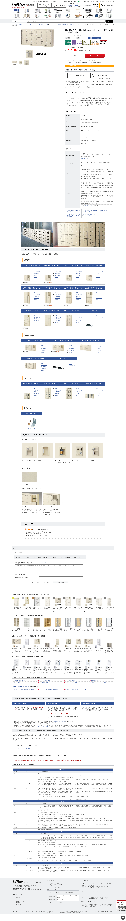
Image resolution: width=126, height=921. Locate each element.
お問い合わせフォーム (23, 748)
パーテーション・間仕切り (24, 911)
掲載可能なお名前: (20, 574)
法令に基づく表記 (20, 901)
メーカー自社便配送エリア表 (59, 721)
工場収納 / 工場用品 (43, 911)
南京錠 (35, 277)
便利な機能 (52, 885)
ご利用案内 (92, 1)
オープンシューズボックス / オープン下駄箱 (24, 689)
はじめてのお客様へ (84, 1)
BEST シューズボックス (70, 680)
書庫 (37, 911)
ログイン (105, 1)
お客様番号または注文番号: (22, 577)
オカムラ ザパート (18, 682)
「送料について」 (89, 891)
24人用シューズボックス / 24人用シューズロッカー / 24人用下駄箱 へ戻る (73, 215)
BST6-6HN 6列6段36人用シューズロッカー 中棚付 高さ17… (99, 608)
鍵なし (35, 269)
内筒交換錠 (36, 273)
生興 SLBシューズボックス (20, 680)
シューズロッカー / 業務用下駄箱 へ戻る (73, 211)
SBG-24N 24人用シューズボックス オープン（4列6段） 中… (37, 629)
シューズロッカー (96, 911)
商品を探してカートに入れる (56, 884)
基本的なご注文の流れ (54, 883)
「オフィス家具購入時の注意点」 (92, 898)
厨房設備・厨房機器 (76, 912)
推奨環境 (18, 902)
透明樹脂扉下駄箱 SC (44, 682)
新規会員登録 (99, 1)
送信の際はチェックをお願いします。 (43, 582)
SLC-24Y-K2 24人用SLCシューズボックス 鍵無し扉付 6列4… (88, 650)
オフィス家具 (15, 911)
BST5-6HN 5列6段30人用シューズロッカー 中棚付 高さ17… (78, 608)
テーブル (58, 911)
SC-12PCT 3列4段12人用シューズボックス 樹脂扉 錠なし (47, 650)
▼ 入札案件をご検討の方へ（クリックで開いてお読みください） (81, 65)
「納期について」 (108, 897)
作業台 (106, 911)
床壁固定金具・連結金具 (31, 428)
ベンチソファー (62, 912)
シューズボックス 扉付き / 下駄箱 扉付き (49, 689)
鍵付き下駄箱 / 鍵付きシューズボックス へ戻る (90, 215)
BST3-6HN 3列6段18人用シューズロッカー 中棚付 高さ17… (109, 608)
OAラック (111, 911)
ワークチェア (48, 912)
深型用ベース (99, 317)
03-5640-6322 (77, 6)
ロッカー (33, 911)
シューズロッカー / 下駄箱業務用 (21, 686)
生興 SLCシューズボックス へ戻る (106, 211)
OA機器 (49, 911)
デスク (53, 911)
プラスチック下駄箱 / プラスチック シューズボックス (75, 690)
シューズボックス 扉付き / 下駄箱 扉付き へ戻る (90, 211)
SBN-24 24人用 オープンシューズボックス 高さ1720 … (16, 629)
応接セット (63, 911)
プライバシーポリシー (21, 900)
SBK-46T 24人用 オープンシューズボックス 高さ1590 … (27, 629)
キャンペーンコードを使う (55, 887)
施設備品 (69, 912)
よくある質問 (111, 1)
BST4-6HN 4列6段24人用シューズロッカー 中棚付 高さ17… (16, 608)
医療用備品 (76, 911)
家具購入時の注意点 (89, 205)
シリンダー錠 (37, 271)
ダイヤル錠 (36, 275)
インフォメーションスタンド (85, 911)
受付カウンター (55, 912)
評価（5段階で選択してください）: (24, 563)
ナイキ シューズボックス (71, 682)
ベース (98, 315)
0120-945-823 (33, 745)
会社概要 (18, 897)
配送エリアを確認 (94, 38)
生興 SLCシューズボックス (46, 680)
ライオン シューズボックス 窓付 (98, 682)
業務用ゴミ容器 (69, 911)
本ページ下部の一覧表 (43, 726)
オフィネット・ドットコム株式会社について (26, 898)
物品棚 (102, 911)
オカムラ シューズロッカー (97, 680)
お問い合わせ (19, 904)
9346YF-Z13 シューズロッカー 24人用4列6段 (37, 608)
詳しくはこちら (75, 905)
